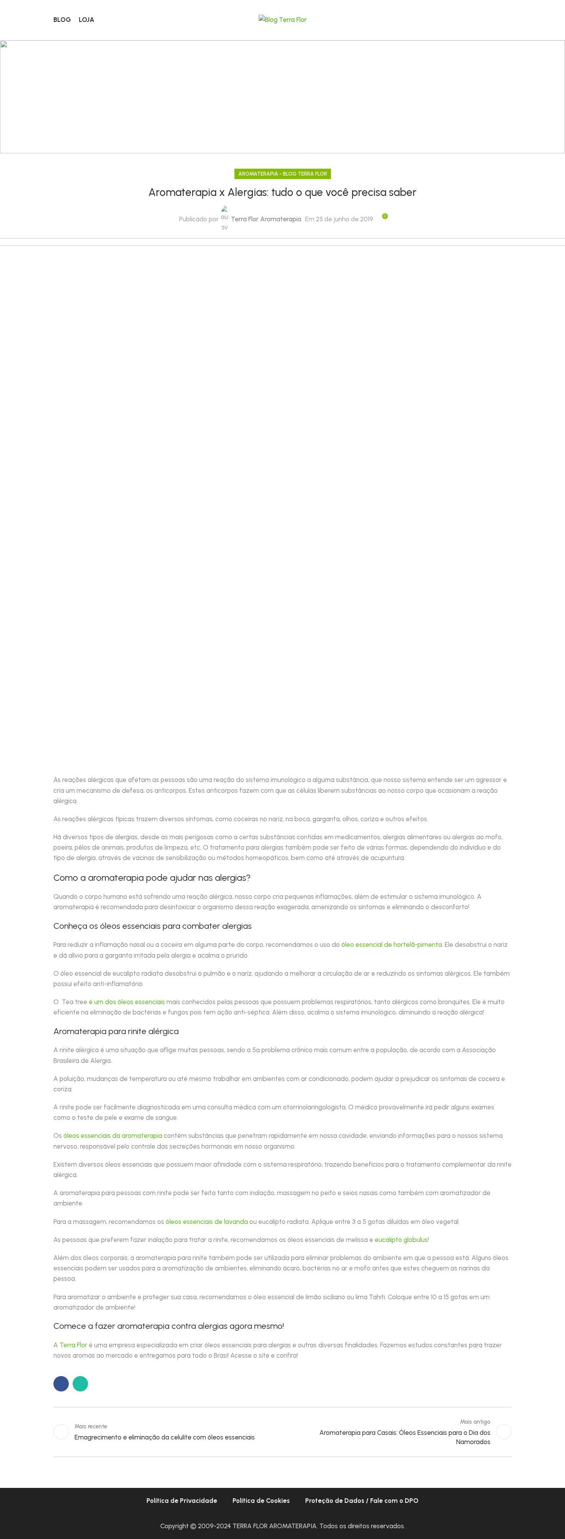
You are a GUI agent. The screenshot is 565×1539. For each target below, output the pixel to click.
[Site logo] (283, 19)
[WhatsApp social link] (80, 1383)
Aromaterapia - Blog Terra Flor (282, 174)
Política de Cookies (261, 1500)
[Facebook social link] (61, 1383)
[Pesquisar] (508, 20)
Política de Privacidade (181, 1500)
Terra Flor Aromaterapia (266, 219)
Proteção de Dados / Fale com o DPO (362, 1500)
